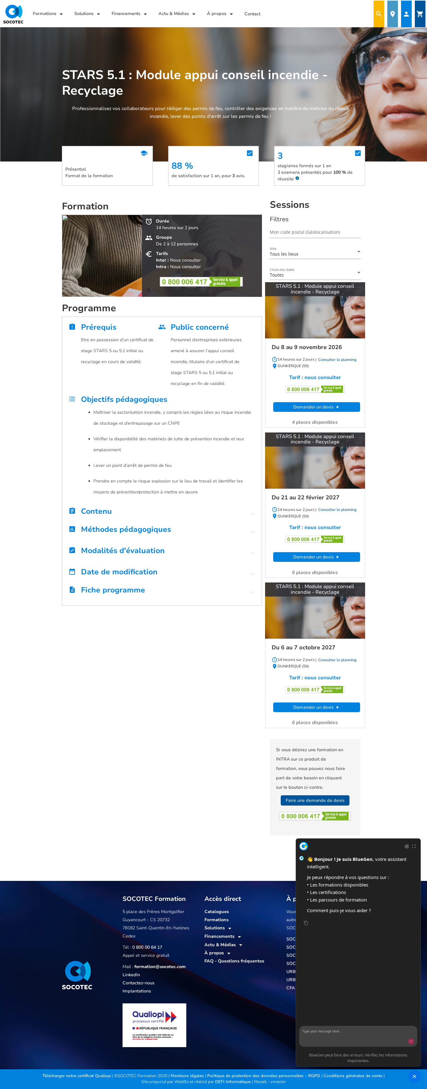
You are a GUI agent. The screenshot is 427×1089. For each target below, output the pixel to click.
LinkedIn (131, 975)
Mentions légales (188, 1076)
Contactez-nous (138, 983)
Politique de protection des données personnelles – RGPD (264, 1076)
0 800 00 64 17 (147, 947)
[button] (161, 512)
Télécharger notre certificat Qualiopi (77, 1076)
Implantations (137, 991)
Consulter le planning (336, 359)
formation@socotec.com (160, 967)
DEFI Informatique (233, 1082)
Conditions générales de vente (354, 1076)
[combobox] (315, 254)
